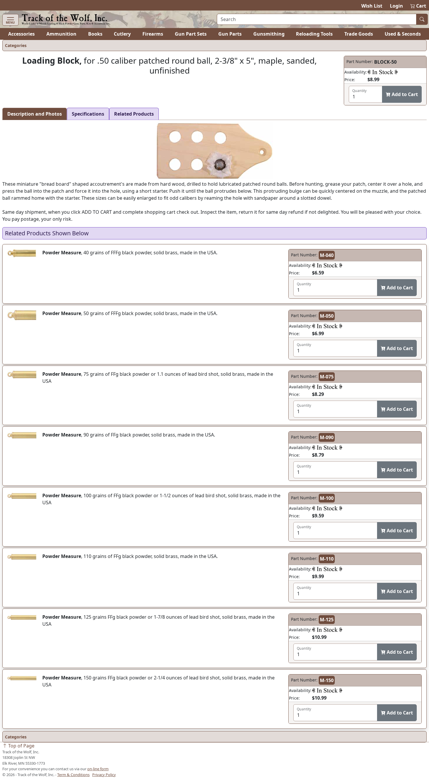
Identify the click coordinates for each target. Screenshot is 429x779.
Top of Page (20, 746)
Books (95, 34)
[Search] (422, 19)
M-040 (327, 255)
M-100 (327, 498)
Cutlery (122, 34)
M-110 (327, 559)
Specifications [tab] (88, 114)
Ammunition (61, 34)
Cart (418, 6)
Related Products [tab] (134, 114)
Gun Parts (230, 34)
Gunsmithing (269, 34)
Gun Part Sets (191, 34)
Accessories (21, 34)
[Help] (382, 72)
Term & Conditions (73, 774)
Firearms (152, 34)
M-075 (327, 376)
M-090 (327, 437)
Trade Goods (358, 34)
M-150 (327, 680)
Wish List (371, 6)
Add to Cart (404, 94)
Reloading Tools (314, 34)
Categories (16, 45)
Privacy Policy (104, 774)
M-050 (327, 316)
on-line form (98, 768)
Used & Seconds (403, 34)
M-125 (327, 619)
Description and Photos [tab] (34, 114)
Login (396, 6)
